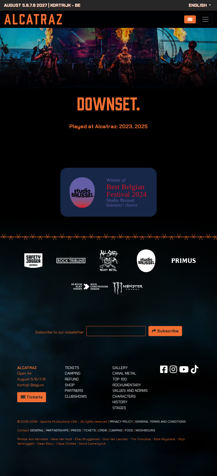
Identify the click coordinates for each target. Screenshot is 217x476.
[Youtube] (184, 369)
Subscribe (167, 331)
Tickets (34, 397)
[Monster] (127, 288)
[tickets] (190, 19)
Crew (102, 430)
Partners (74, 390)
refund (72, 379)
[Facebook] (164, 369)
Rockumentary (126, 385)
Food (129, 430)
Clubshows (76, 396)
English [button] (198, 5)
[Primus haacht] (183, 260)
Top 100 (119, 379)
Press (76, 430)
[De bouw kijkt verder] (89, 286)
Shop (70, 385)
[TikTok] (194, 369)
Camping (72, 373)
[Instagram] (173, 369)
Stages (119, 407)
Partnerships (57, 430)
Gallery (120, 367)
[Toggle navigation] (205, 19)
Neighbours (145, 430)
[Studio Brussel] (146, 260)
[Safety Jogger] (33, 260)
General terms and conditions (160, 422)
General (37, 430)
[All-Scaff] (108, 260)
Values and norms (130, 390)
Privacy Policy (121, 422)
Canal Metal (124, 373)
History (120, 402)
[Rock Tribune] (71, 260)
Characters (124, 396)
